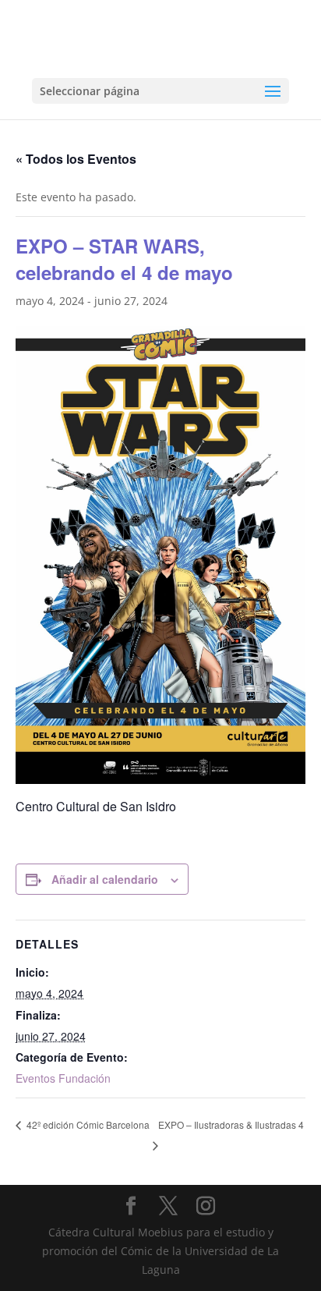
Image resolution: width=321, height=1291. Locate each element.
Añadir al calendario (104, 879)
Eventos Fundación (63, 1078)
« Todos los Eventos (76, 159)
